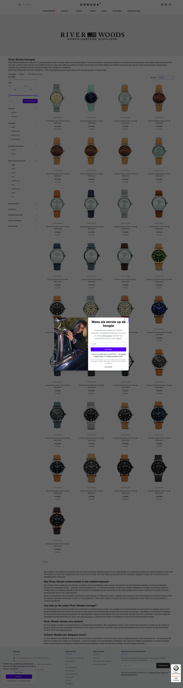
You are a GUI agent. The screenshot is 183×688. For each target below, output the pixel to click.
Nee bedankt (108, 367)
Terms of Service (113, 356)
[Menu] (179, 665)
